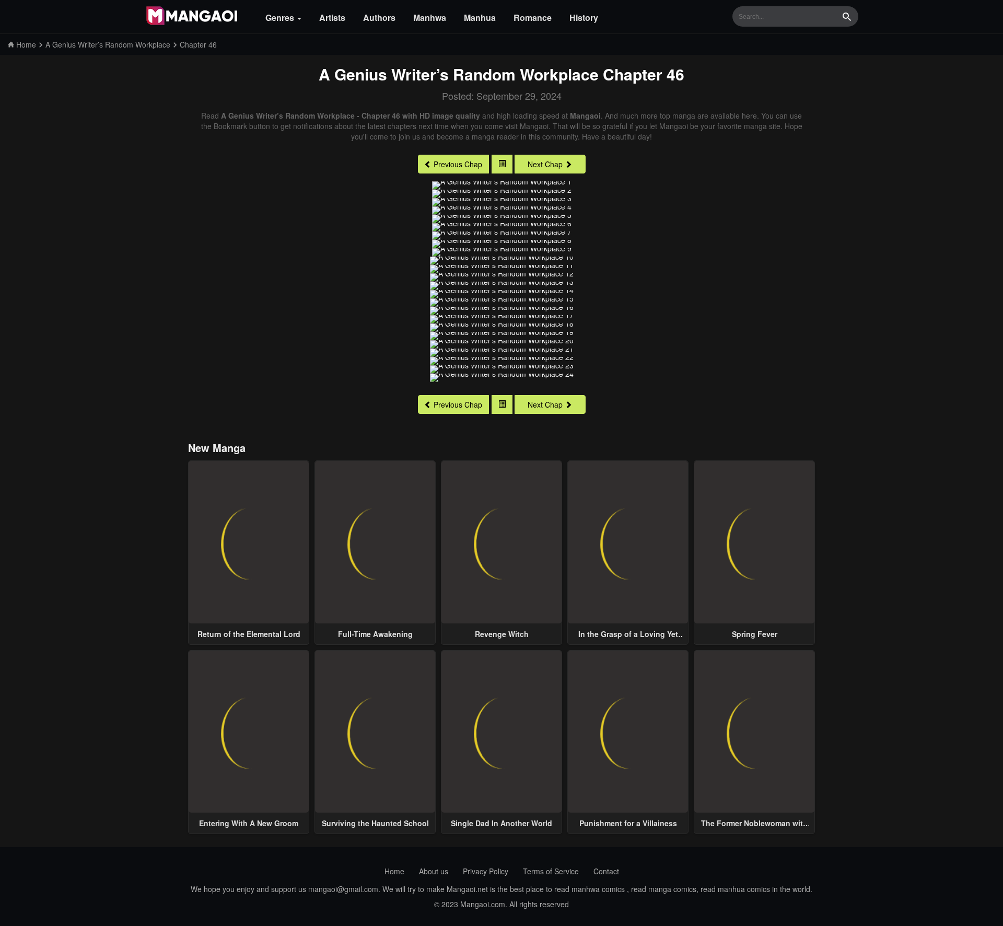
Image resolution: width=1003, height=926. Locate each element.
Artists (332, 17)
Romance (533, 17)
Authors (379, 17)
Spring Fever (754, 634)
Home (394, 871)
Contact (606, 871)
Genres (280, 17)
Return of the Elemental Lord (248, 634)
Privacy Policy (485, 871)
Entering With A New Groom (248, 823)
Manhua (480, 17)
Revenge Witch (502, 634)
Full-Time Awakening (375, 634)
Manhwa (429, 17)
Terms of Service (551, 871)
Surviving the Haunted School (375, 823)
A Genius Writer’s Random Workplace (459, 74)
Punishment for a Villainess (628, 823)
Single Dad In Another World (501, 823)
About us (433, 871)
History (583, 17)
